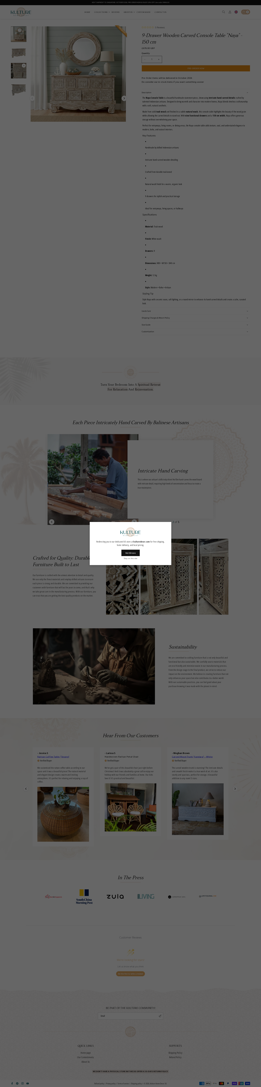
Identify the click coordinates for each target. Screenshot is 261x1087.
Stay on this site (130, 558)
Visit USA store (130, 553)
